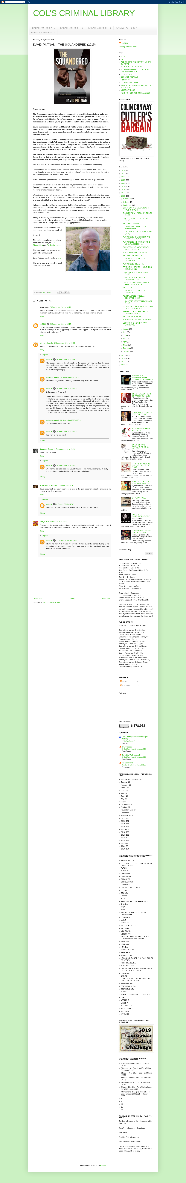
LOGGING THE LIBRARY (130, 83)
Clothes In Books (46, 449)
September (127, 205)
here (59, 258)
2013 (123, 362)
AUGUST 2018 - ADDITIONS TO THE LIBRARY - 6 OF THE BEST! (142, 378)
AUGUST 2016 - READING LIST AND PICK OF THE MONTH (136, 238)
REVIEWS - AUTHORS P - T (128, 28)
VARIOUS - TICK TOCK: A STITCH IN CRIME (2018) (141, 482)
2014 (123, 358)
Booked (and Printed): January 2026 (134, 749)
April (125, 342)
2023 (123, 174)
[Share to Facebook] (66, 292)
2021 (123, 180)
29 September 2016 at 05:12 (60, 324)
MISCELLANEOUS (128, 90)
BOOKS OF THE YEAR (129, 77)
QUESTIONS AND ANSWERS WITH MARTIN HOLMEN (136, 248)
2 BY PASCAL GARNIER (132, 317)
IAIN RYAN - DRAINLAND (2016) (135, 252)
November (127, 199)
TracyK (42, 522)
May (125, 339)
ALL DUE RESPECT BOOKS (131, 67)
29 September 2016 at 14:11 (70, 377)
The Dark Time (127, 763)
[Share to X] (63, 292)
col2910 (43, 324)
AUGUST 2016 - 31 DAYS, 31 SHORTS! (137, 320)
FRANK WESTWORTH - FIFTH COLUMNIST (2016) (134, 278)
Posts (124, 681)
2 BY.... (123, 59)
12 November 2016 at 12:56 (56, 522)
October (126, 202)
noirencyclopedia (46, 343)
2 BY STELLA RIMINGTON (133, 255)
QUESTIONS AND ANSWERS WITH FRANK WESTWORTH (136, 283)
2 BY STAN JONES (139, 498)
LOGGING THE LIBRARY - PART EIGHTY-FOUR (135, 227)
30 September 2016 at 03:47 (66, 466)
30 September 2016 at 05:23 (70, 420)
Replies (45, 355)
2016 (123, 196)
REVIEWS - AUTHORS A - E (43, 28)
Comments (126, 686)
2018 (123, 190)
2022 (123, 177)
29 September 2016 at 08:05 (64, 343)
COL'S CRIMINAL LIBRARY (84, 13)
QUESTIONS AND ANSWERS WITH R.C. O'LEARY (140, 447)
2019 (123, 186)
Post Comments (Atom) (51, 602)
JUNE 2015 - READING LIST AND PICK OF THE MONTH (141, 465)
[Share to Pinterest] (68, 292)
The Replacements (54, 245)
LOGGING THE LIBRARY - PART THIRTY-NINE (142, 413)
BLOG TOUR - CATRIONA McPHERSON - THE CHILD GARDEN (138, 307)
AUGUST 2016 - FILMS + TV (133, 264)
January (126, 351)
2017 (123, 193)
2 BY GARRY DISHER (131, 223)
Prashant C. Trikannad (48, 486)
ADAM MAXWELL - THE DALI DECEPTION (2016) (134, 297)
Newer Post (38, 598)
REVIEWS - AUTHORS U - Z (43, 32)
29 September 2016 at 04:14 (60, 307)
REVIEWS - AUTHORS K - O (99, 28)
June (125, 335)
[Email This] (58, 292)
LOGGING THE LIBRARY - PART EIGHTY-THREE (135, 260)
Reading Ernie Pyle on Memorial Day (134, 765)
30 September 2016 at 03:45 (66, 389)
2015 (123, 355)
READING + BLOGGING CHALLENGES (135, 93)
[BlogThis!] (60, 292)
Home (72, 598)
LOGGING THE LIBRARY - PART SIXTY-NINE (142, 532)
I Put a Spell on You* (128, 741)
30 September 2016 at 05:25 (66, 432)
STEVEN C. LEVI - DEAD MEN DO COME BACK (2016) (135, 312)
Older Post (106, 598)
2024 (123, 171)
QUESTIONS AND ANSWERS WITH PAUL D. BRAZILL (136, 209)
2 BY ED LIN (127, 288)
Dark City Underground (131, 755)
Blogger (103, 1166)
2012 (123, 365)
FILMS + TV (125, 80)
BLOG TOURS (126, 74)
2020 (123, 183)
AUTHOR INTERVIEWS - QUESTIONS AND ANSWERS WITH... (135, 70)
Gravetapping (127, 747)
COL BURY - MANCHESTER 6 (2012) (141, 515)
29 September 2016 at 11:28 (64, 449)
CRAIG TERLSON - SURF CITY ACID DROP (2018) (141, 395)
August (126, 329)
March (125, 345)
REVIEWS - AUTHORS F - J (71, 28)
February (126, 348)
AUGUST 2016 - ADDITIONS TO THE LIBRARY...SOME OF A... (136, 243)
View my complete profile (128, 47)
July (125, 332)
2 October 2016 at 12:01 (65, 504)
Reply (42, 316)
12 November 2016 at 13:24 (66, 540)
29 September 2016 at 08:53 (66, 360)
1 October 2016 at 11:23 (66, 486)
